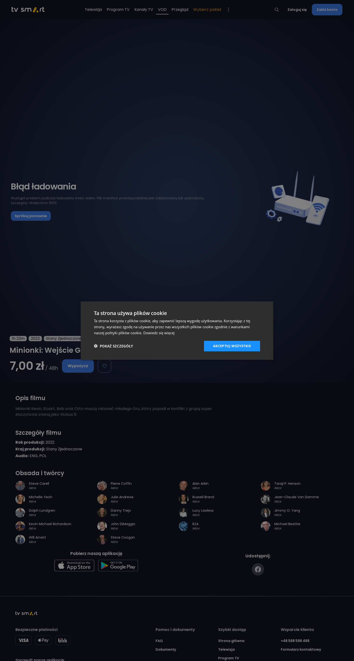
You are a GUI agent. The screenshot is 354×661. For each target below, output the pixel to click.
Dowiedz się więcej (159, 332)
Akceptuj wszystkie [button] (232, 345)
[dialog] (177, 330)
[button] (113, 346)
